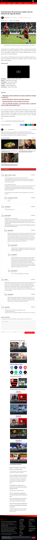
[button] (33, 537)
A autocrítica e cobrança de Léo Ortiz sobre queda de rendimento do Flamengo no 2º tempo (18, 359)
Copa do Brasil (7, 121)
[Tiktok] (12, 373)
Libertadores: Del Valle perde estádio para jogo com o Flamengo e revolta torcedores (18, 460)
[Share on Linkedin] (14, 20)
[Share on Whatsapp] (13, 20)
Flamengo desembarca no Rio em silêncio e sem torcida (15, 101)
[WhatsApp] (16, 373)
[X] (16, 368)
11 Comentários (20, 17)
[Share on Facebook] (9, 20)
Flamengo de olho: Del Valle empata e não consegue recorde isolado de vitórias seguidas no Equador (18, 449)
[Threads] (25, 373)
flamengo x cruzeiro (21, 121)
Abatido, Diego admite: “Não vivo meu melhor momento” (16, 99)
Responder (33, 197)
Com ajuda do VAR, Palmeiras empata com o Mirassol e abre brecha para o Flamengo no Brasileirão (18, 435)
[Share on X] (11, 20)
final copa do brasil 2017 (14, 121)
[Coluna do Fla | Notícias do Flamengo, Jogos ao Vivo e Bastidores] (4, 1)
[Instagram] (34, 129)
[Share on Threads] (18, 20)
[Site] (31, 129)
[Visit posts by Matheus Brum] (2, 17)
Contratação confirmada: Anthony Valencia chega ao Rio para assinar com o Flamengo (18, 401)
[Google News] (20, 373)
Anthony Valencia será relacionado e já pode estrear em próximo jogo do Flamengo (18, 424)
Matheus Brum (6, 17)
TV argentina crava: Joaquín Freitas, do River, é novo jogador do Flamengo (18, 411)
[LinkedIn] (35, 129)
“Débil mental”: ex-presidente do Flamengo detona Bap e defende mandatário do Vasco (18, 487)
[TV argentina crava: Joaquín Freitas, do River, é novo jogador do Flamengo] (18, 409)
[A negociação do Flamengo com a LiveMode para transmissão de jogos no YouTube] (18, 383)
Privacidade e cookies (6, 537)
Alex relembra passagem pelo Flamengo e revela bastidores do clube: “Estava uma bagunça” (18, 505)
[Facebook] (12, 368)
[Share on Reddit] (16, 20)
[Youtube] (25, 368)
